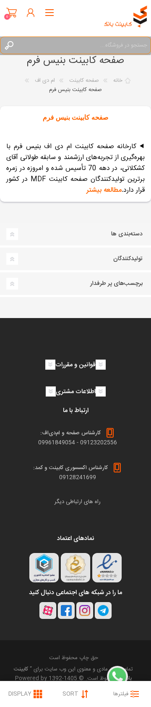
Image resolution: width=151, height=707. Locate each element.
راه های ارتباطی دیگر (78, 501)
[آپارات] (47, 610)
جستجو (8, 45)
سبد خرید (11, 12)
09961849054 (56, 442)
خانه (117, 80)
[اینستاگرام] (84, 610)
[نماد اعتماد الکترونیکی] (107, 567)
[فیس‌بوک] (66, 610)
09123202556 (98, 442)
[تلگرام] (103, 610)
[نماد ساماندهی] (75, 567)
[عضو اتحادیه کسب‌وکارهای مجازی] (44, 567)
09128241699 (77, 477)
